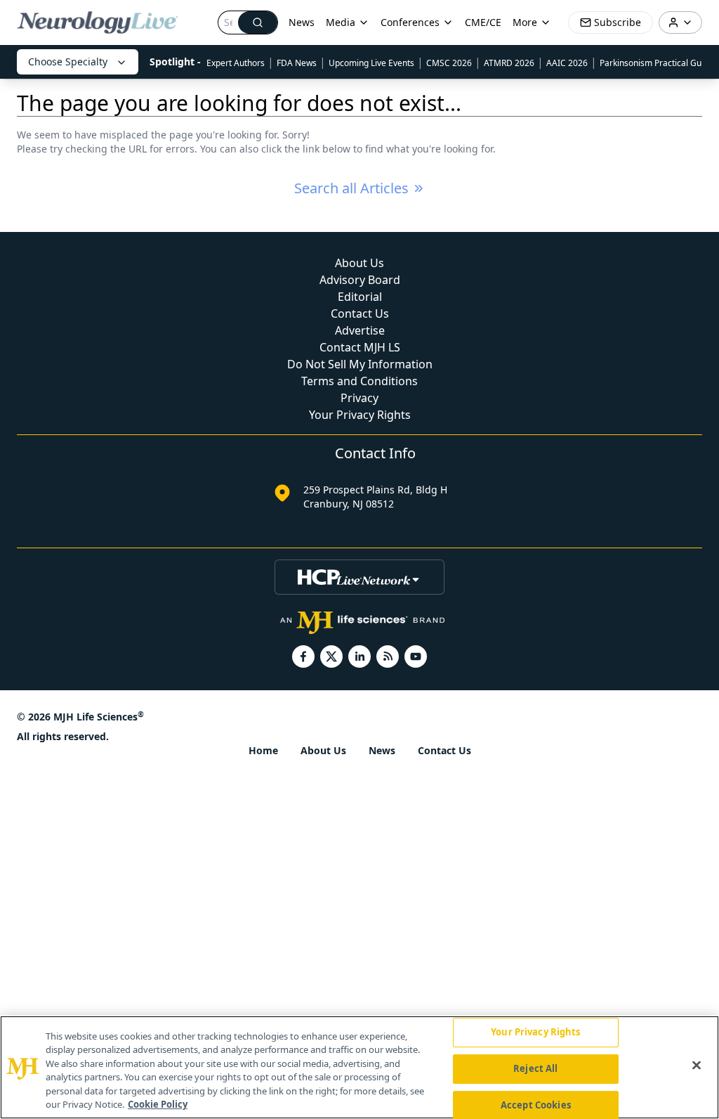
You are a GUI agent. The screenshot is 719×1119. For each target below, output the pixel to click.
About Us (359, 263)
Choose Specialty (67, 61)
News (302, 22)
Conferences (410, 22)
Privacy (359, 398)
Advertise (360, 330)
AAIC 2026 (567, 63)
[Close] (696, 1065)
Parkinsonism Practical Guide (656, 63)
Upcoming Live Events (371, 63)
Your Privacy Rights (360, 414)
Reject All (535, 1068)
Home (263, 750)
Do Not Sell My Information (360, 364)
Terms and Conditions (359, 381)
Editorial (360, 296)
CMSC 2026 (449, 63)
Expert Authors (235, 63)
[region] (359, 1067)
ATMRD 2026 (509, 63)
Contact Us (360, 313)
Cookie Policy (157, 1104)
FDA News (297, 63)
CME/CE (483, 22)
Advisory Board (359, 279)
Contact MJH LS (359, 347)
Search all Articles (351, 188)
